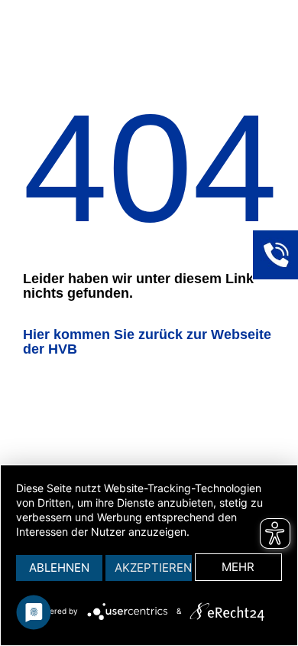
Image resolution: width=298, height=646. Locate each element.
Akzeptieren (153, 567)
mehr (238, 567)
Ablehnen (59, 567)
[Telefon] (275, 253)
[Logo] (226, 611)
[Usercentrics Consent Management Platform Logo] (130, 611)
